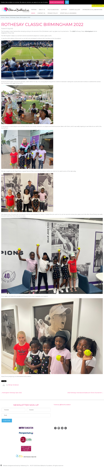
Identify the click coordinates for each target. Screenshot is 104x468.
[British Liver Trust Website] (26, 451)
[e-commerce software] (1, 466)
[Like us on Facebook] (55, 428)
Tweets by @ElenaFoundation (62, 404)
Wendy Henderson (13, 385)
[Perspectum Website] (26, 434)
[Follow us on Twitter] (62, 428)
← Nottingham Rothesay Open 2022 (11, 392)
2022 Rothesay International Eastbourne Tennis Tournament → (85, 392)
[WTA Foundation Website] (26, 428)
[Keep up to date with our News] (65, 428)
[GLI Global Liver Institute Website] (26, 442)
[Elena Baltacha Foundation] (15, 9)
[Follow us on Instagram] (58, 428)
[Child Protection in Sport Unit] (26, 457)
